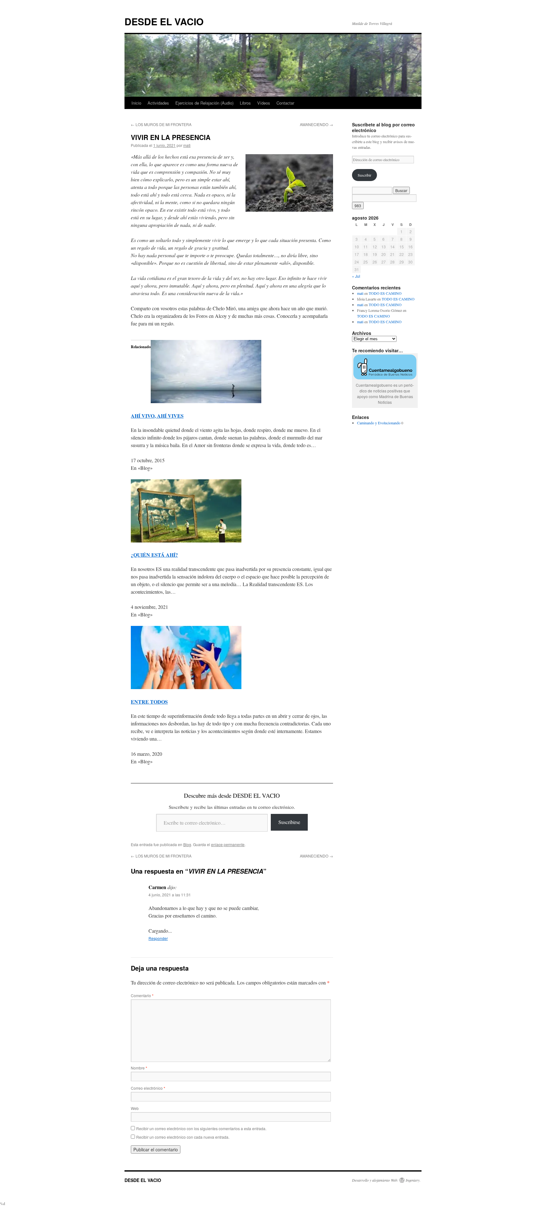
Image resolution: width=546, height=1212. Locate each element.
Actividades (158, 103)
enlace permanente (228, 844)
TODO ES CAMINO (385, 293)
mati (187, 145)
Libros (245, 103)
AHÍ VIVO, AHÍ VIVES (157, 415)
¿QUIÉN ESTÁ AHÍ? (154, 554)
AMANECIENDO (316, 124)
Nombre (139, 1067)
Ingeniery (413, 1180)
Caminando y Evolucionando (378, 422)
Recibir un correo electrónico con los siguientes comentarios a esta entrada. (201, 1128)
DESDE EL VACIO (163, 21)
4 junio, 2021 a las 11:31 (170, 894)
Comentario (142, 995)
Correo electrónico (148, 1088)
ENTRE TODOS (149, 701)
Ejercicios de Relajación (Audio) (204, 103)
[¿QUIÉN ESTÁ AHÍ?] (186, 540)
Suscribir (364, 175)
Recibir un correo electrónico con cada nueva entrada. (182, 1137)
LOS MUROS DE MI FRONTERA (161, 124)
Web (135, 1108)
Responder (158, 938)
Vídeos (263, 103)
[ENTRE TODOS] (186, 687)
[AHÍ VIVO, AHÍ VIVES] (206, 401)
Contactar (285, 103)
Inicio (136, 103)
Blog (187, 844)
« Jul (356, 276)
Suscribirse (289, 822)
